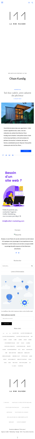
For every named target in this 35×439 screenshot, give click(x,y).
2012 (3, 333)
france (22, 343)
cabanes (10, 339)
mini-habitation (12, 352)
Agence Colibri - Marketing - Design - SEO (11, 431)
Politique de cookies (21, 412)
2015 (10, 333)
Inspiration (17, 89)
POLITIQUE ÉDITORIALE (12, 407)
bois (31, 336)
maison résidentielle (11, 349)
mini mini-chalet (16, 356)
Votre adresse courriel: (8, 315)
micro (23, 349)
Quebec (30, 356)
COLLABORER (25, 407)
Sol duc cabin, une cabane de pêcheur (17, 94)
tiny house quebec (23, 362)
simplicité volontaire (22, 359)
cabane (4, 339)
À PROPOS (6, 402)
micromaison (29, 349)
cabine (15, 339)
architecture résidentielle (8, 336)
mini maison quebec (6, 356)
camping (20, 339)
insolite (29, 346)
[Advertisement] (17, 49)
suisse (5, 362)
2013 (6, 333)
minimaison (20, 352)
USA (30, 362)
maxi (19, 349)
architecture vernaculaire (22, 336)
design (25, 339)
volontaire (20, 365)
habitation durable (21, 346)
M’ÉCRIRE (9, 412)
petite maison (24, 356)
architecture (15, 333)
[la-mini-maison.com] (17, 18)
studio (29, 359)
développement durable (10, 343)
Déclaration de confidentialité (17, 417)
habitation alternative (9, 346)
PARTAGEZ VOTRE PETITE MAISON (21, 402)
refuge (4, 359)
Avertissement (21, 422)
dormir (30, 339)
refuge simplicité (11, 359)
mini (6, 352)
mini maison (26, 352)
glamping (28, 343)
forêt (18, 343)
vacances (14, 365)
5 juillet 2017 (17, 98)
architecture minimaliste (26, 333)
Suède (9, 362)
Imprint (11, 422)
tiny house (15, 362)
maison (4, 349)
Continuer (26, 150)
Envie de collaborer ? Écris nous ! (17, 429)
